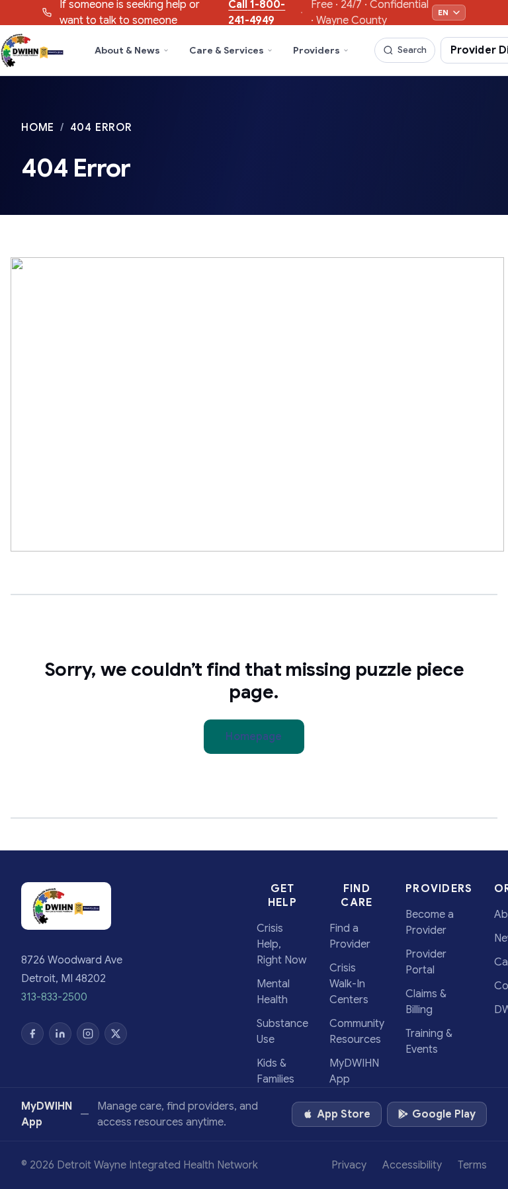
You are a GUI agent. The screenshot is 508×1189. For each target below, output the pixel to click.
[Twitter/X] (116, 1033)
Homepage (254, 736)
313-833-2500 (54, 997)
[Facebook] (32, 1033)
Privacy (348, 1165)
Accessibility (412, 1165)
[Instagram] (88, 1033)
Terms (472, 1165)
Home (39, 127)
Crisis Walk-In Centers (348, 984)
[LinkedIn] (60, 1033)
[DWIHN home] (32, 50)
